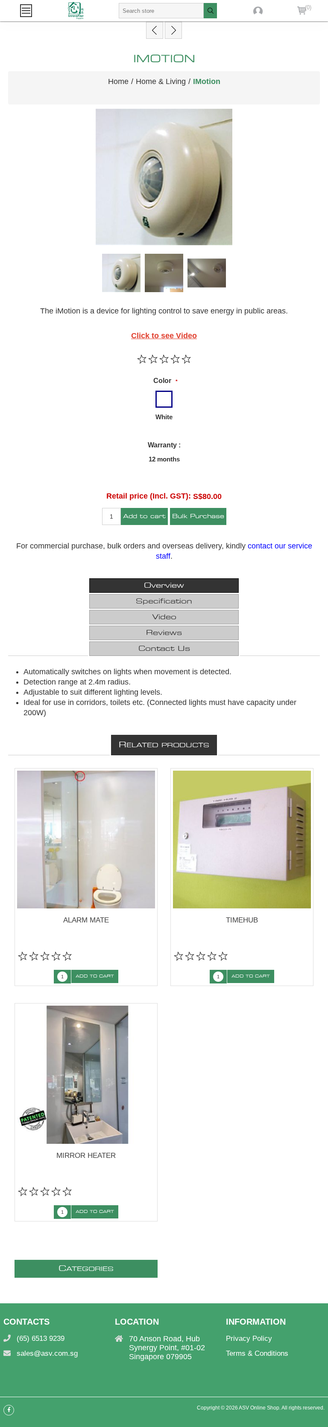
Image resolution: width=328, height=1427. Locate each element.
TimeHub (242, 920)
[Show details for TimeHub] (242, 840)
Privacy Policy (249, 1338)
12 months (164, 459)
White (164, 417)
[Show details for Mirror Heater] (86, 1075)
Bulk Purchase (198, 516)
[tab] (164, 585)
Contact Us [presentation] (164, 648)
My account (258, 10)
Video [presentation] (164, 617)
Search (210, 10)
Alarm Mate (86, 920)
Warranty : (164, 445)
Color (162, 380)
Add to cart (144, 516)
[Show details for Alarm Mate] (86, 840)
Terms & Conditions (257, 1353)
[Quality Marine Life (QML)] (173, 30)
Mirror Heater (86, 1155)
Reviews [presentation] (164, 632)
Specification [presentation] (164, 601)
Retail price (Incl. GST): (148, 496)
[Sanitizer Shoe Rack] (154, 30)
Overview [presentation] (164, 585)
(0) (308, 7)
